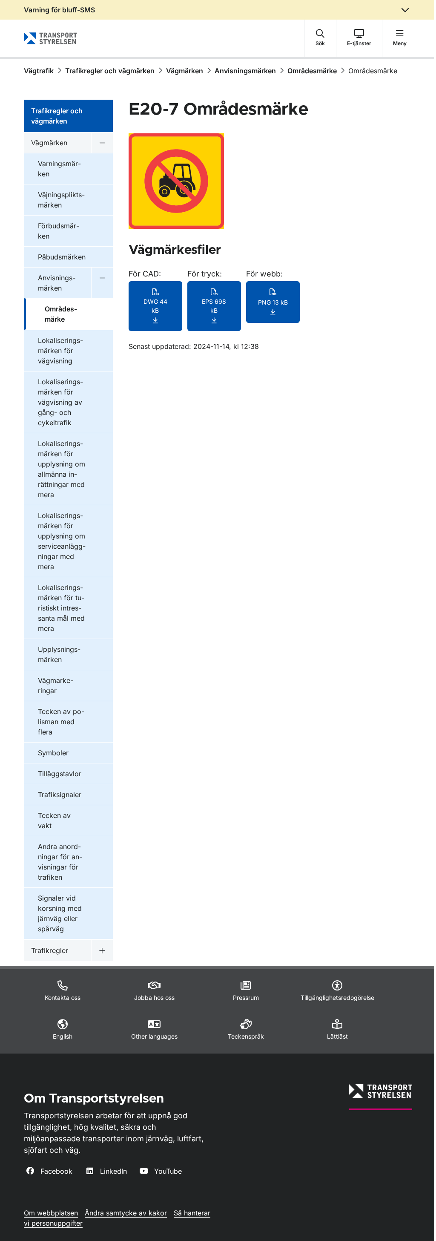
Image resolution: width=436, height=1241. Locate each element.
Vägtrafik (39, 70)
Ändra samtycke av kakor (126, 1213)
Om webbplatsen (51, 1213)
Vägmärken (184, 70)
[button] (320, 38)
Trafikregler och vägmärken (110, 70)
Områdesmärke (312, 70)
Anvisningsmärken (245, 70)
